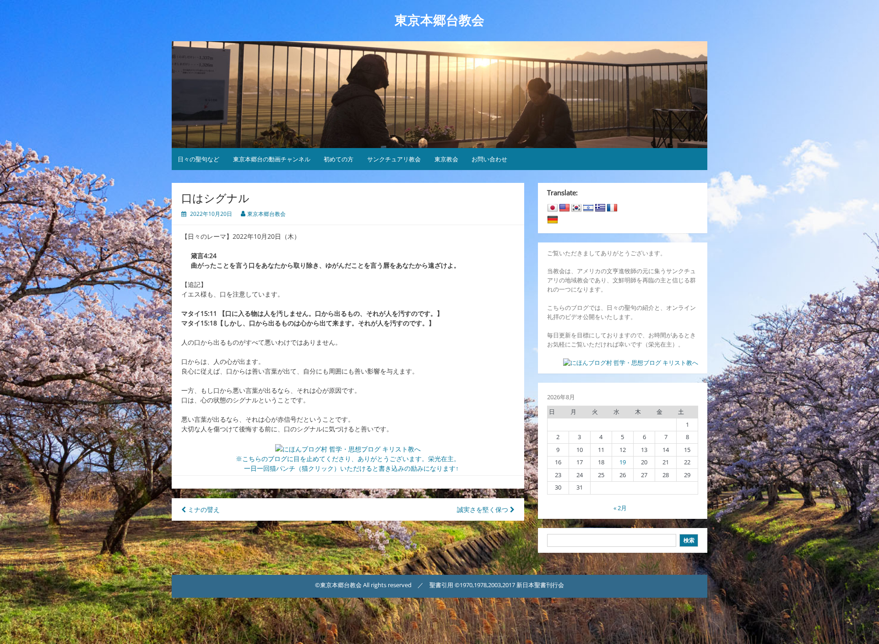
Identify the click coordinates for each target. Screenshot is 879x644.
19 (622, 462)
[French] (612, 208)
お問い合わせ (489, 159)
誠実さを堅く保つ (483, 509)
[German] (552, 220)
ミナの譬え (203, 509)
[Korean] (576, 208)
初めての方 (338, 159)
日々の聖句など (198, 159)
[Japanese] (552, 208)
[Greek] (600, 208)
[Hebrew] (588, 208)
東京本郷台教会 (439, 20)
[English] (564, 208)
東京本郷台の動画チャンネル (271, 159)
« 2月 (620, 508)
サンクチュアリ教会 (394, 159)
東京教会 (446, 159)
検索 (689, 540)
